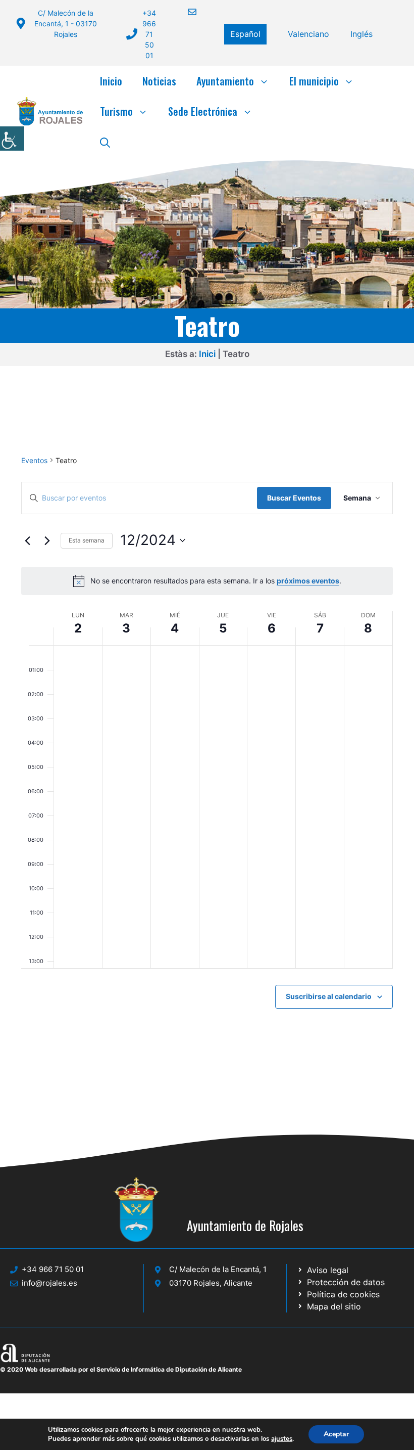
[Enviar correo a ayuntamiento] (186, 12)
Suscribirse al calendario (329, 996)
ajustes (281, 1438)
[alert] (207, 581)
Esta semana (87, 540)
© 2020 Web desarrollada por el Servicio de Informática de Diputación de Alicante (121, 1369)
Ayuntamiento (225, 80)
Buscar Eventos (294, 497)
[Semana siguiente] (47, 540)
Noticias (159, 80)
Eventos (34, 460)
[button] (105, 141)
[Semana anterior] (27, 540)
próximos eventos (308, 580)
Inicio (111, 80)
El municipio (314, 80)
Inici (207, 354)
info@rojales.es (49, 1283)
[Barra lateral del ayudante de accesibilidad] (12, 138)
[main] (207, 756)
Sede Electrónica (202, 111)
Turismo (116, 111)
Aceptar (336, 1434)
